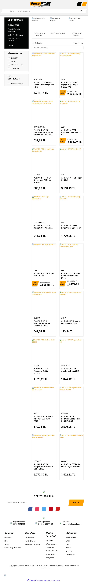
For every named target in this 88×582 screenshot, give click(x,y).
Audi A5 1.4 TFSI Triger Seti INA (71, 179)
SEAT (68, 544)
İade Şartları (50, 558)
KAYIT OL (76, 502)
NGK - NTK (38, 79)
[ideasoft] (32, 580)
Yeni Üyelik (49, 541)
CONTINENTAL (39, 127)
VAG (63, 79)
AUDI (68, 541)
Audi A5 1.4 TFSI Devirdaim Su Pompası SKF (71, 132)
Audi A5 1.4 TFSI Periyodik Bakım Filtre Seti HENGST (43, 466)
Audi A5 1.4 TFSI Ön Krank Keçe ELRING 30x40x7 (42, 180)
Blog (6, 541)
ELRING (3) (14, 58)
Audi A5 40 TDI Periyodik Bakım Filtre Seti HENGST (70, 418)
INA (62, 175)
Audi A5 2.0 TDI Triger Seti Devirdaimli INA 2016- (71, 275)
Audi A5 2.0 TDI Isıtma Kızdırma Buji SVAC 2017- (43, 418)
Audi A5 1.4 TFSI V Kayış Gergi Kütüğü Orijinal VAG (69, 84)
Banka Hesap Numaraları (12, 548)
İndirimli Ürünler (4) (17, 83)
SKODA (68, 548)
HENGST (64, 413)
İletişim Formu (29, 538)
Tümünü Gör (70, 554)
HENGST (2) (15, 68)
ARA (82, 11)
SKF (62, 127)
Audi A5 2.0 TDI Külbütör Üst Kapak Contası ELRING (42, 323)
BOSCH (36, 366)
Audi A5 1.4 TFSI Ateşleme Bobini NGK (70, 370)
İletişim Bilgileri (30, 541)
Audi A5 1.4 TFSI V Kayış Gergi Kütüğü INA (71, 226)
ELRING (37, 175)
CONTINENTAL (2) (17, 65)
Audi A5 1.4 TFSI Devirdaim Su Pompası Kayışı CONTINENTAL (44, 132)
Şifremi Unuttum (51, 544)
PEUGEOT (69, 551)
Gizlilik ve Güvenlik (52, 551)
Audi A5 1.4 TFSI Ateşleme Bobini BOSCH (41, 371)
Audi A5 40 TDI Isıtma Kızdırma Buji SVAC (70, 322)
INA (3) (13, 61)
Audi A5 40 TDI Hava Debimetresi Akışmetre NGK (44, 84)
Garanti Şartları (50, 554)
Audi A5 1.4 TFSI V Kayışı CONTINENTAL (43, 226)
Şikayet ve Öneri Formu (32, 544)
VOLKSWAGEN (71, 538)
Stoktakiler (39, 43)
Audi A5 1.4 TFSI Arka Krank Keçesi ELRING (70, 465)
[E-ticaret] (43, 580)
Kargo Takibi (50, 547)
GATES (36, 270)
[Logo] (40, 4)
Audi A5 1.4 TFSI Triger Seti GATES (44, 274)
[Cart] (84, 4)
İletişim (6, 544)
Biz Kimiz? (7, 538)
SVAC (63, 318)
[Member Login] (79, 4)
